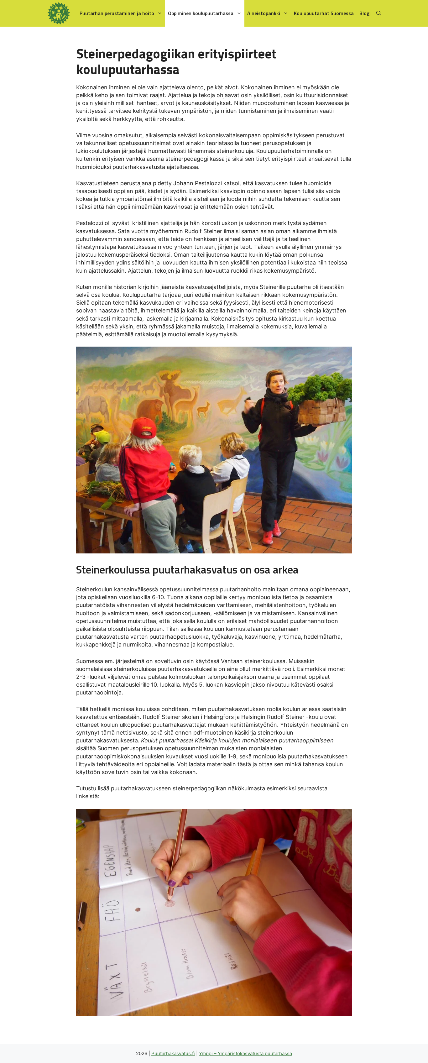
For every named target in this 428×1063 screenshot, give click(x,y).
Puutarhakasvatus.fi (173, 1053)
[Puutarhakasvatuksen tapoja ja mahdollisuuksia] (60, 13)
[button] (378, 13)
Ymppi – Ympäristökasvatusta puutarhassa (245, 1053)
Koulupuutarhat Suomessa (324, 13)
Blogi (365, 13)
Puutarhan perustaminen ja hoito (117, 13)
